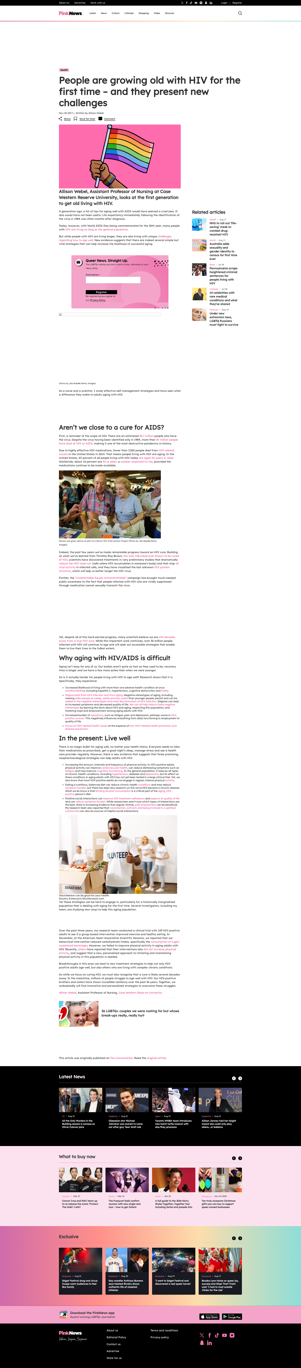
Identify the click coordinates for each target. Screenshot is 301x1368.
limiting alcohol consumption (113, 790)
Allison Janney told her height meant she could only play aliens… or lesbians (219, 1123)
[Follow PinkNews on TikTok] (217, 1336)
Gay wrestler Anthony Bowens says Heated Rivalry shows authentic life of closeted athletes (126, 1285)
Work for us (114, 1358)
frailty (164, 690)
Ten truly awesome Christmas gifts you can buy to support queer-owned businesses (218, 1204)
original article (156, 1058)
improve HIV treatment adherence (124, 798)
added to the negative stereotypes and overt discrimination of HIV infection (110, 701)
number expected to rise (137, 461)
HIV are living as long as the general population (96, 229)
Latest (92, 13)
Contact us (114, 1344)
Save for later (87, 118)
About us (112, 1330)
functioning (116, 770)
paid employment (145, 804)
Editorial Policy (116, 1337)
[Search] (240, 13)
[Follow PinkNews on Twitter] (202, 1336)
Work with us (97, 2)
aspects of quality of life (165, 798)
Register (237, 2)
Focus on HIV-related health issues (86, 725)
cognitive (102, 770)
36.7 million (147, 436)
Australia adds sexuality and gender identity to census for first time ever (223, 251)
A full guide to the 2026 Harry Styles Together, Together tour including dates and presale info (173, 1204)
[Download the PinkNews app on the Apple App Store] (209, 1316)
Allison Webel (67, 992)
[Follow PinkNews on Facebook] (209, 1336)
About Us (64, 2)
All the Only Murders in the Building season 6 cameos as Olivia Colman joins (78, 1123)
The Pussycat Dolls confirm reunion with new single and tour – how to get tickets (125, 1204)
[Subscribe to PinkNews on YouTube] (224, 1336)
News (104, 13)
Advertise (79, 2)
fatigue (69, 770)
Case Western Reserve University (140, 992)
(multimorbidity (74, 690)
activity (169, 780)
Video (157, 13)
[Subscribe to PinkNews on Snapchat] (202, 1343)
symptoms (97, 715)
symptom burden (75, 787)
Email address (97, 275)
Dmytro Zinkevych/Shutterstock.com (81, 898)
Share (67, 118)
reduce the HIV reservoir (75, 563)
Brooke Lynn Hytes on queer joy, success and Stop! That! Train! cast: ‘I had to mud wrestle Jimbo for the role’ (220, 1285)
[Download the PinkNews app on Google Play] (232, 1316)
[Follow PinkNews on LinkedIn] (211, 3)
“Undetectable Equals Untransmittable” (101, 577)
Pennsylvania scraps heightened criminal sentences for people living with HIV (224, 275)
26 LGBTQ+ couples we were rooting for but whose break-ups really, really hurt (140, 1013)
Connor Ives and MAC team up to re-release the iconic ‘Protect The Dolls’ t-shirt (80, 1204)
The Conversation (121, 1058)
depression (152, 774)
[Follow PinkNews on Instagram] (232, 1336)
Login (224, 2)
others (82, 949)
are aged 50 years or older (156, 457)
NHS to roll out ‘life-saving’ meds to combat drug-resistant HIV (223, 228)
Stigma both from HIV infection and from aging (94, 695)
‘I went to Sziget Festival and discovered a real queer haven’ (173, 1282)
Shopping (144, 13)
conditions (144, 784)
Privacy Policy (98, 300)
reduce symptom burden (90, 801)
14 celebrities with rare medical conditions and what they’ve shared (223, 298)
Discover (169, 13)
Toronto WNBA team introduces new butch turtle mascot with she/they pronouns (173, 1123)
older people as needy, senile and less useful (101, 698)
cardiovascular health (114, 767)
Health (64, 69)
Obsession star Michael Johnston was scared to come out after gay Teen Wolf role (126, 1123)
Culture (115, 13)
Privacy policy (159, 1337)
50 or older (109, 461)
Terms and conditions (164, 1330)
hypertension (120, 774)
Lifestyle (129, 13)
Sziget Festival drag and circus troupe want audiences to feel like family (80, 1283)
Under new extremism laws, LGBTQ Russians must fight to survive (224, 319)
